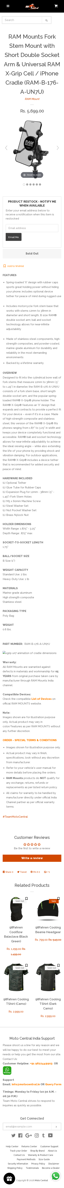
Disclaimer (53, 1163)
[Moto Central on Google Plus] (28, 1136)
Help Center (12, 1146)
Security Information (18, 1163)
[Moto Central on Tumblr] (43, 1136)
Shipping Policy (15, 1168)
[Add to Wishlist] (26, 898)
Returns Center (29, 1146)
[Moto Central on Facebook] (20, 1136)
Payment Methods (26, 1159)
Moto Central (41, 1180)
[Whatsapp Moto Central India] (7, 1069)
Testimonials (32, 1168)
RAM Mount (32, 99)
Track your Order (18, 1151)
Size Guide (44, 1159)
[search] (22, 20)
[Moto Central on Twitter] (13, 1136)
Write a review (32, 858)
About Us (52, 1151)
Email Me (13, 237)
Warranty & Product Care (40, 1155)
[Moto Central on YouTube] (50, 1136)
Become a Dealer (51, 1168)
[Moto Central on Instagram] (37, 1136)
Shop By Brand (37, 1151)
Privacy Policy (38, 1163)
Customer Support (49, 1146)
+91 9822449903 (41, 1063)
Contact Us (19, 1155)
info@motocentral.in (26, 1084)
